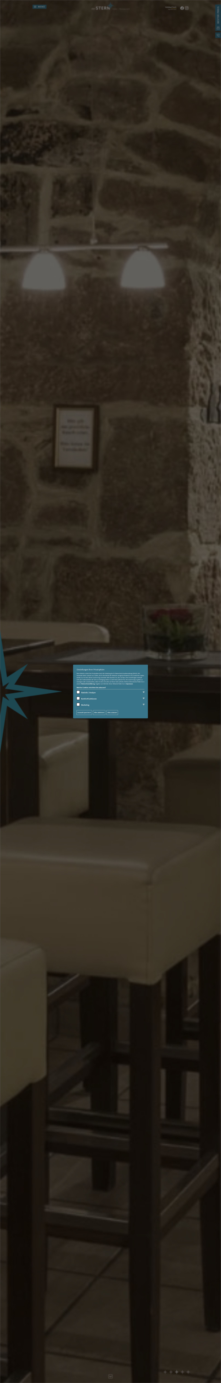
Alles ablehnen (99, 712)
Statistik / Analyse (88, 692)
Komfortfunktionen (89, 698)
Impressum (129, 684)
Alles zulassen (112, 712)
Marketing (85, 705)
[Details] (143, 692)
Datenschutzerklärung (88, 684)
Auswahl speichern (84, 712)
